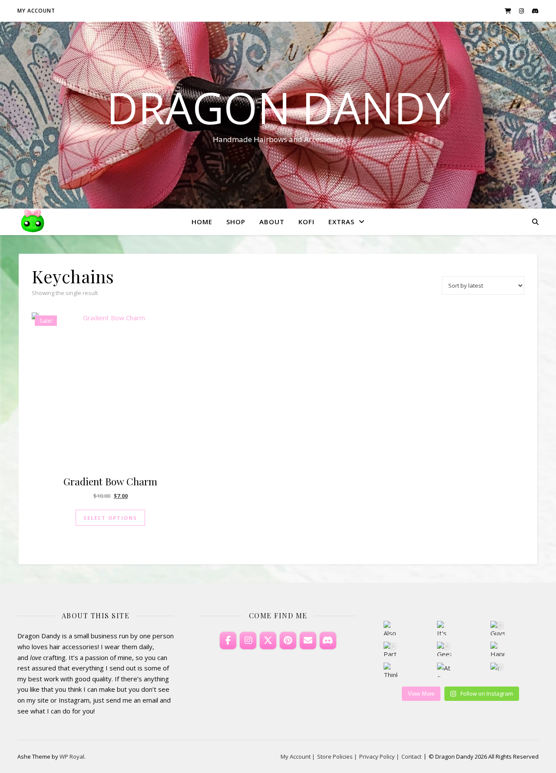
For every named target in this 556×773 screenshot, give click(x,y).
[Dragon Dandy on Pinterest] (288, 640)
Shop (235, 221)
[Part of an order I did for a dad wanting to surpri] (391, 649)
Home (202, 221)
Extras (341, 221)
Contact (411, 756)
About (272, 221)
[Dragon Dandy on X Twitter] (268, 640)
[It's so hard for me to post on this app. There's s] (444, 628)
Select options (110, 517)
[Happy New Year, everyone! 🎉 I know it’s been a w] (497, 649)
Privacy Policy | (379, 756)
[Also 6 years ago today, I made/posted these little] (391, 628)
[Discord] (328, 640)
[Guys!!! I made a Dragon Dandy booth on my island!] (497, 628)
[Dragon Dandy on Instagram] (248, 640)
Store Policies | (337, 756)
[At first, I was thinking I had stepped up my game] (444, 670)
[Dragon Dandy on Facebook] (228, 640)
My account (36, 10)
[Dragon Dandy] (32, 221)
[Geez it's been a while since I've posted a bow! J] (444, 649)
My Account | (298, 756)
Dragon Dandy (278, 107)
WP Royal (72, 756)
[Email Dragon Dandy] (308, 640)
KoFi (306, 221)
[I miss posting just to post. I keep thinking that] (497, 670)
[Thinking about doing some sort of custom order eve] (391, 670)
